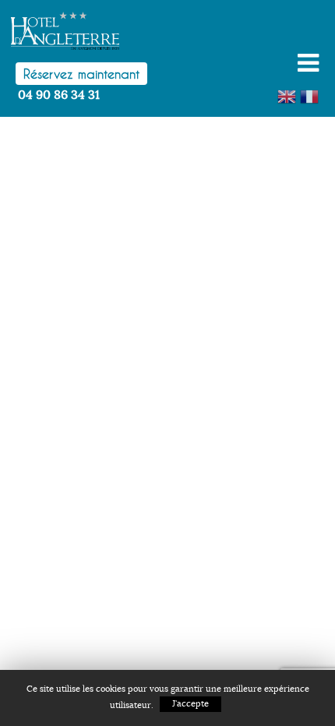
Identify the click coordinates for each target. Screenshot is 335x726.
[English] (288, 94)
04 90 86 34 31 (59, 95)
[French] (311, 94)
